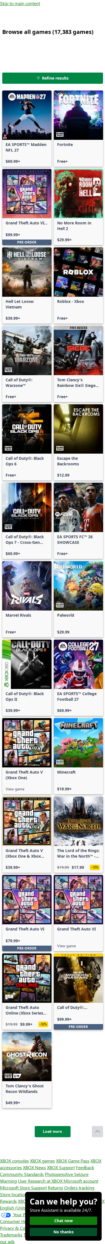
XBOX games (42, 1161)
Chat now (63, 1220)
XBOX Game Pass (72, 1161)
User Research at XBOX (41, 1181)
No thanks (63, 1231)
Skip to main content (20, 3)
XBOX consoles (14, 1161)
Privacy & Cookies (17, 1228)
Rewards (8, 1201)
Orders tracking (79, 1187)
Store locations (14, 1194)
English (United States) (22, 1208)
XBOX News (34, 1167)
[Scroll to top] (97, 1131)
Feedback (85, 1167)
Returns (55, 1187)
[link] (27, 128)
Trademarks (11, 1235)
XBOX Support (61, 1167)
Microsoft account (81, 1181)
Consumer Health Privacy (24, 1221)
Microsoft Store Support (23, 1187)
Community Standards (22, 1174)
